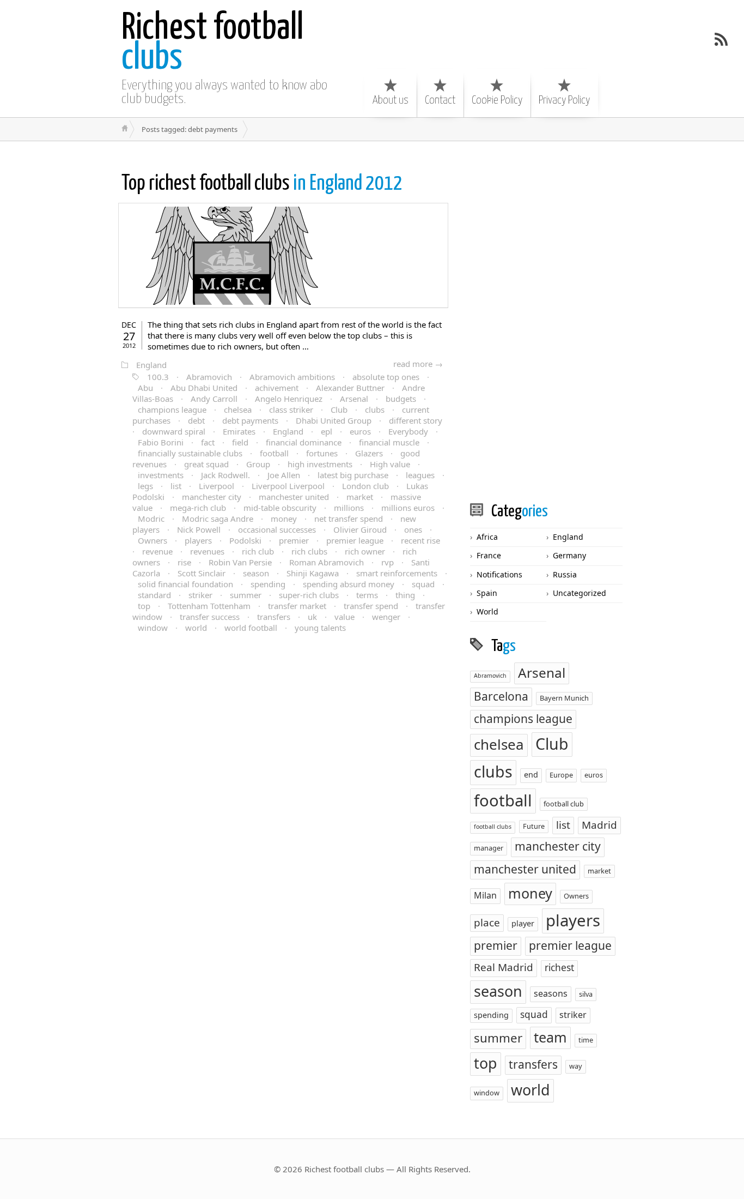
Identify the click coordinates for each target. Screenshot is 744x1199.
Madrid (599, 825)
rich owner (365, 551)
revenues (207, 551)
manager (488, 848)
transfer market (297, 605)
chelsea (238, 409)
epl (326, 431)
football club (564, 804)
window (153, 627)
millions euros (408, 507)
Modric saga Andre (217, 518)
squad (423, 584)
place (487, 922)
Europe (561, 775)
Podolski (245, 540)
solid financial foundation (185, 584)
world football (250, 627)
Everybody (408, 431)
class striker (291, 409)
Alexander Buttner (350, 387)
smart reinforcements (396, 573)
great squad (206, 464)
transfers (273, 616)
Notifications (499, 574)
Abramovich (209, 376)
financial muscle (389, 442)
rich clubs (309, 551)
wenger (386, 616)
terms (367, 594)
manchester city (211, 496)
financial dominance (303, 442)
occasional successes (277, 529)
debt (196, 420)
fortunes (322, 453)
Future (534, 826)
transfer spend (371, 605)
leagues (420, 474)
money (284, 518)
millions (349, 507)
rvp (387, 562)
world (196, 627)
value (344, 616)
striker (200, 594)
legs (145, 485)
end (531, 774)
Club (339, 409)
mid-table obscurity (279, 507)
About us (390, 100)
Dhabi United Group (333, 420)
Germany (569, 555)
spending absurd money (348, 584)
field (240, 442)
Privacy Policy (564, 100)
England (151, 364)
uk (312, 616)
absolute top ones (385, 376)
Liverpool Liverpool (288, 485)
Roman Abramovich (326, 562)
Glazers (369, 453)
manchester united (294, 496)
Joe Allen (283, 474)
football (274, 453)
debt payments (250, 420)
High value (390, 464)
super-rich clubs (309, 594)
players (198, 540)
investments (161, 474)
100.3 (158, 376)
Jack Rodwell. (225, 474)
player (522, 923)
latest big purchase (353, 474)
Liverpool (216, 485)
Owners (152, 540)
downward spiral (173, 431)
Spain (487, 593)
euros (360, 431)
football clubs (492, 826)
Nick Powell (199, 529)
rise (184, 562)
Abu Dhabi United (203, 387)
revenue (157, 551)
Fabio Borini (161, 442)
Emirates (239, 431)
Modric (151, 518)
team (550, 1037)
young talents (320, 627)
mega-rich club (198, 507)
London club (365, 485)
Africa (487, 537)
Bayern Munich (564, 698)
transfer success (210, 616)
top (144, 605)
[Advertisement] (551, 321)
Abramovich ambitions (292, 376)
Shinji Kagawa (312, 573)
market (359, 496)
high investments (320, 464)
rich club (258, 551)
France (489, 555)
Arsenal (354, 398)
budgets (401, 398)
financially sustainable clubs (190, 453)
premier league (354, 540)
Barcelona (501, 696)
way (575, 1066)
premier (294, 540)
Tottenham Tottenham (209, 605)
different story (415, 420)
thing (405, 594)
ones (413, 529)
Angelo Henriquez (288, 398)
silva (586, 994)
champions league (172, 409)
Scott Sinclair (201, 573)
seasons (551, 993)
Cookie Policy (497, 100)
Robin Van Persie (240, 562)
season (256, 573)
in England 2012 (262, 184)
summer (245, 594)
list (175, 485)
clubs (212, 43)
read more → (418, 363)
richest (559, 967)
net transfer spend (348, 518)
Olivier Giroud (360, 529)
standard (154, 594)
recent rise (420, 540)
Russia (565, 574)
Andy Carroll (214, 398)
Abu (145, 387)
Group (258, 464)
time (585, 1040)
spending (268, 584)
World (487, 611)
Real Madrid (503, 967)
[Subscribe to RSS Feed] (721, 39)
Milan (485, 895)
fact (208, 442)
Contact (440, 100)
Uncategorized (579, 593)
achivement (276, 387)
